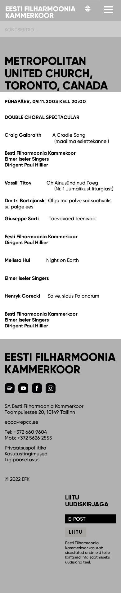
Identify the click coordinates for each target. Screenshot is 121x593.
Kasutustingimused (26, 454)
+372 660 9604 (30, 432)
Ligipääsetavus (22, 460)
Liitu (76, 532)
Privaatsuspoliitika (25, 448)
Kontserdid (19, 30)
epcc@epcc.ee (21, 422)
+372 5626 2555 (34, 438)
